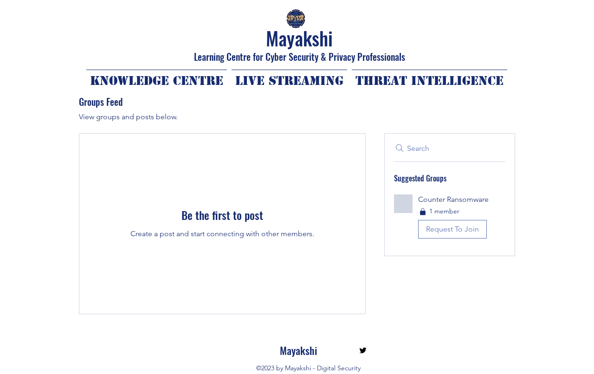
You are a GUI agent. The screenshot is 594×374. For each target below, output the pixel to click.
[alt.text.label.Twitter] (363, 350)
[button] (450, 218)
